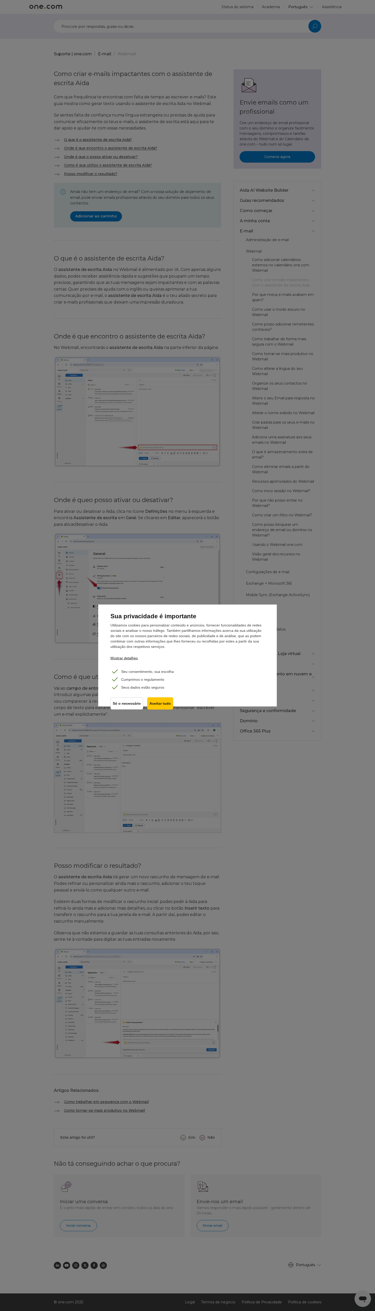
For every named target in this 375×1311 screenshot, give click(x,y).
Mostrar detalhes (124, 658)
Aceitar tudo (160, 703)
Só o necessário (127, 703)
